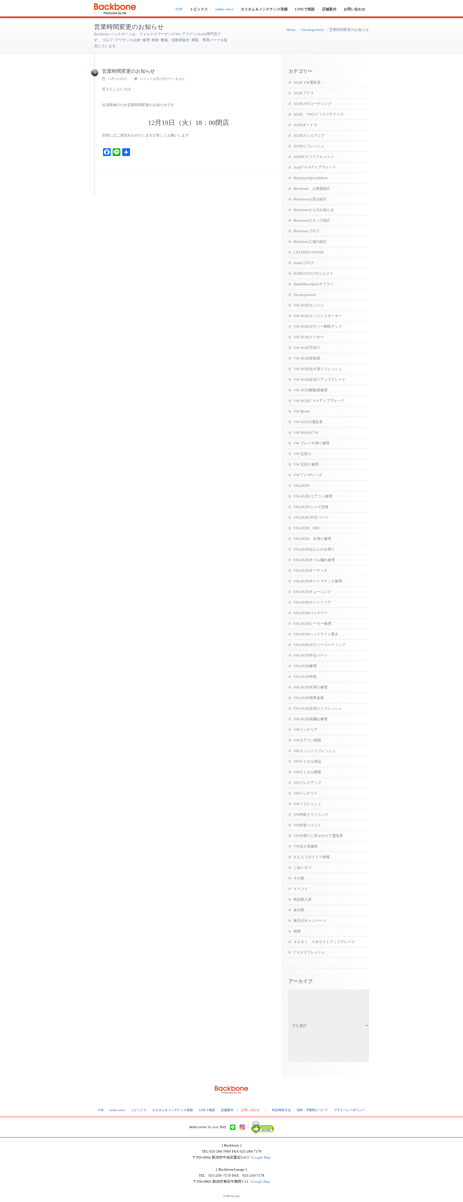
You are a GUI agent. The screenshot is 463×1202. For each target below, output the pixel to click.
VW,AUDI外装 (305, 677)
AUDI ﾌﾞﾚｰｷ (303, 93)
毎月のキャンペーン (309, 921)
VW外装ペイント (307, 825)
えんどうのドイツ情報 (311, 857)
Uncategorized (312, 30)
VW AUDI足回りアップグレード (319, 379)
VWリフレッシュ (307, 804)
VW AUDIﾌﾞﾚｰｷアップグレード (318, 401)
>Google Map (260, 1157)
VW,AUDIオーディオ (310, 570)
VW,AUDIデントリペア (312, 602)
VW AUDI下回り (306, 348)
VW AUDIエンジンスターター (317, 316)
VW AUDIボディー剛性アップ (317, 326)
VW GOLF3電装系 (308, 422)
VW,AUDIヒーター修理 (312, 623)
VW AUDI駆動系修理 (310, 390)
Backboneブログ (306, 231)
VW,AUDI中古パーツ (310, 655)
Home (291, 30)
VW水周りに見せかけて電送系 (318, 836)
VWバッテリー (305, 793)
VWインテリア (305, 730)
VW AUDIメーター (308, 337)
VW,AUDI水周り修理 (310, 687)
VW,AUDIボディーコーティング (319, 645)
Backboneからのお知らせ (313, 210)
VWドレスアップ (307, 783)
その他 (298, 878)
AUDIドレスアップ (308, 135)
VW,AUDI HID (306, 528)
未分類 (298, 910)
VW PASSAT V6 (306, 433)
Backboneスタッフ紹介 (311, 220)
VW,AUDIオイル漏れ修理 (314, 560)
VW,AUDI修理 (305, 666)
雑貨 (297, 931)
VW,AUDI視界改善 (308, 698)
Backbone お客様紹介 (311, 188)
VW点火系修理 (305, 846)
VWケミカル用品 (307, 761)
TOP (179, 9)
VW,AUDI (301, 486)
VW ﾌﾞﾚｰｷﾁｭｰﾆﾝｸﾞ (308, 475)
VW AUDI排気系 (306, 358)
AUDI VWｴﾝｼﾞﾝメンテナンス (318, 114)
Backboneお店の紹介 (310, 199)
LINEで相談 (305, 9)
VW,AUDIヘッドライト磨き (315, 634)
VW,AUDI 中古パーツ (310, 517)
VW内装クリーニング (310, 814)
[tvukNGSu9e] (94, 72)
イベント (300, 889)
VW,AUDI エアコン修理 (312, 496)
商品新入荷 (302, 899)
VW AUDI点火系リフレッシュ (317, 369)
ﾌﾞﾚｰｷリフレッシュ (309, 952)
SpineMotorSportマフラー (313, 284)
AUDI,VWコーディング (312, 104)
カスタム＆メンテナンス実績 (264, 9)
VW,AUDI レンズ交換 (310, 507)
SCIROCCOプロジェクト (313, 273)
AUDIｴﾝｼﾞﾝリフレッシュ (313, 157)
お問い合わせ (354, 9)
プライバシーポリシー (349, 1110)
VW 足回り (302, 454)
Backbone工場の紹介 (310, 242)
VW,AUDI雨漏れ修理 (310, 719)
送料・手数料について (312, 1110)
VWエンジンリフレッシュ (314, 751)
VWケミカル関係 (307, 772)
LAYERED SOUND (308, 252)
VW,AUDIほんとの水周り (314, 549)
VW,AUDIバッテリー (310, 613)
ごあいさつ (302, 867)
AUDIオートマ (305, 125)
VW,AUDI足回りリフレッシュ (317, 708)
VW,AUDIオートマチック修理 (317, 581)
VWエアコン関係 (307, 740)
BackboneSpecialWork (310, 178)
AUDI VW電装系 (306, 82)
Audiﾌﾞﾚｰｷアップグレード (314, 167)
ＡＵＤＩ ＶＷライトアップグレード (324, 942)
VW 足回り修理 (306, 464)
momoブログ (303, 263)
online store (224, 9)
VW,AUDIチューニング (312, 592)
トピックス (199, 9)
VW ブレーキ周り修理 (311, 443)
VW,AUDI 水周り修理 (312, 539)
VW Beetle (301, 411)
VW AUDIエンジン (308, 305)
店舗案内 (329, 9)
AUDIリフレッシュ (308, 146)
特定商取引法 (281, 1110)
